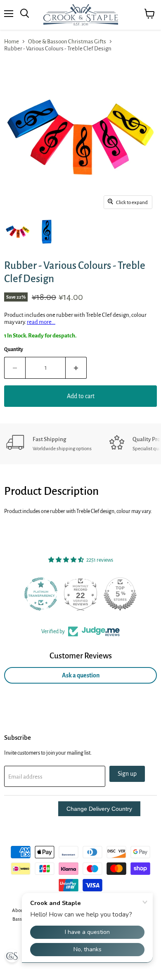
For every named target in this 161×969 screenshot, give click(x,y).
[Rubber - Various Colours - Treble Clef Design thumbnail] (18, 231)
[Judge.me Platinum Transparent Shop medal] (40, 593)
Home (11, 41)
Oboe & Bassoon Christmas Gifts (67, 41)
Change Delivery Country (99, 808)
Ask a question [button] (80, 675)
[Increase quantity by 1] (76, 367)
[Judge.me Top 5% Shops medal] (120, 593)
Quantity (13, 349)
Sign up (127, 773)
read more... (41, 322)
